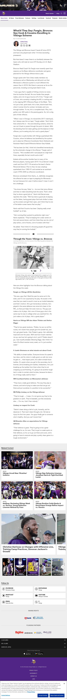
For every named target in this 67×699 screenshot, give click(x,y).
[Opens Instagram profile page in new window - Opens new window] (27, 45)
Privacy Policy (33, 670)
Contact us (33, 676)
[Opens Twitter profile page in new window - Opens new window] (24, 45)
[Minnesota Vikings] (33, 662)
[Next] (40, 271)
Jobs (33, 679)
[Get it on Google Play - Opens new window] (39, 654)
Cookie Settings (5, 695)
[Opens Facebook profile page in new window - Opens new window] (21, 45)
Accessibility (33, 673)
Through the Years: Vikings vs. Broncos (32, 238)
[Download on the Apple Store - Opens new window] (27, 653)
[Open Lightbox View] (33, 264)
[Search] (61, 13)
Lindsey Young (23, 41)
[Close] (64, 684)
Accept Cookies (43, 695)
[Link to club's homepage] (3, 12)
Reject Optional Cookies (57, 695)
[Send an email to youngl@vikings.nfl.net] (29, 45)
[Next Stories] (63, 567)
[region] (33, 690)
